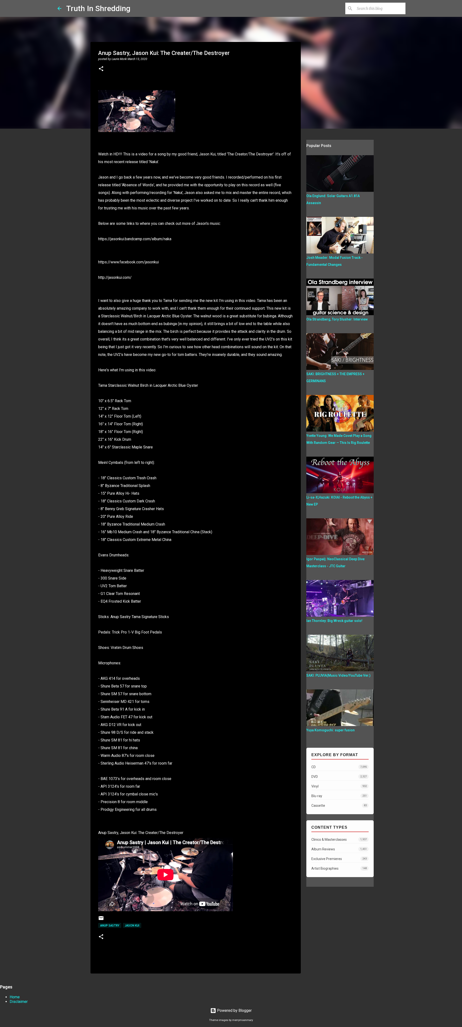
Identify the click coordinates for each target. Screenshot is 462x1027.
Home (15, 997)
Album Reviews (339, 849)
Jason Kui (132, 925)
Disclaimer (19, 1001)
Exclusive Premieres (339, 859)
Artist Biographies (339, 868)
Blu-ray (339, 796)
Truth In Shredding (98, 8)
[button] (101, 69)
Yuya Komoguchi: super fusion (330, 730)
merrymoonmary (242, 1020)
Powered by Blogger (234, 1010)
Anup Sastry (109, 925)
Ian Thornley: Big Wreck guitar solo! (334, 621)
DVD (339, 777)
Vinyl (339, 786)
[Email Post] (101, 919)
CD (339, 767)
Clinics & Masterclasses (339, 839)
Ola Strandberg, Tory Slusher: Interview (337, 319)
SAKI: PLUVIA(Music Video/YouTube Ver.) (338, 675)
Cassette (339, 805)
